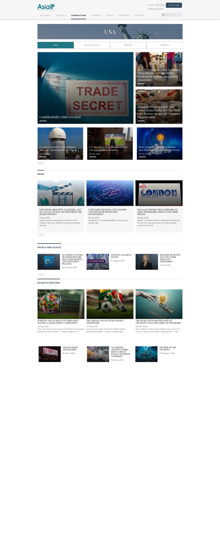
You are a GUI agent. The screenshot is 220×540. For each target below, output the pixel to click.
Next (42, 163)
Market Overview (91, 45)
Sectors (60, 15)
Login (150, 5)
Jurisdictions (78, 15)
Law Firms (139, 15)
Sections (44, 15)
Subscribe (174, 5)
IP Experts (124, 15)
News (55, 45)
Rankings (128, 45)
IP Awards (96, 15)
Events (110, 15)
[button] (156, 9)
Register (159, 5)
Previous (39, 163)
